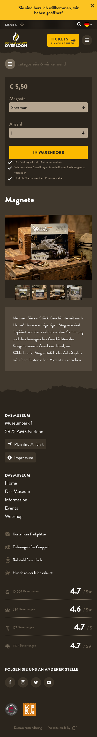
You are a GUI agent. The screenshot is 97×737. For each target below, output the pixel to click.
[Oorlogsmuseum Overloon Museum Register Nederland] (11, 709)
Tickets (60, 39)
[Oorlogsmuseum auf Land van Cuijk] (29, 709)
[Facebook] (10, 682)
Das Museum (17, 491)
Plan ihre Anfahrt (29, 444)
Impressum (23, 457)
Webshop (14, 516)
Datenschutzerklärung (28, 728)
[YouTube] (49, 682)
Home (11, 483)
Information (16, 499)
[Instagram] (23, 682)
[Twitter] (36, 682)
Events (11, 508)
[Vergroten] (48, 247)
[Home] (19, 39)
